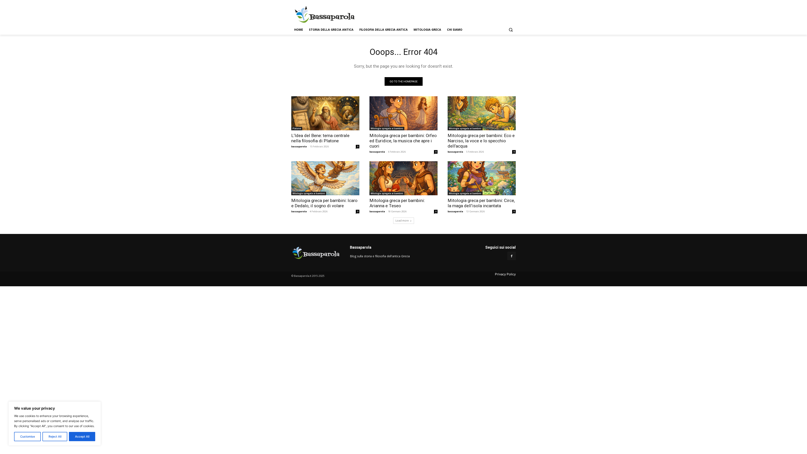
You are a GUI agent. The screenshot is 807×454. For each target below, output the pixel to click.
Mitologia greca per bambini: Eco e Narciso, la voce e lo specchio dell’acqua (481, 141)
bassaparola (299, 146)
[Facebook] (512, 256)
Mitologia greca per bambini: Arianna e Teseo (397, 203)
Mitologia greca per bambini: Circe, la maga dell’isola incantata (481, 203)
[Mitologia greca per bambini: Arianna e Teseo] (403, 178)
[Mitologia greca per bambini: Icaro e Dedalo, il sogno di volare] (325, 178)
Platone (297, 128)
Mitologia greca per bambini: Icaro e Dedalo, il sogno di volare (324, 203)
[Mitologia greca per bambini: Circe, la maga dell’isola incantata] (482, 178)
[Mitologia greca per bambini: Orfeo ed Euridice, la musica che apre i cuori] (403, 113)
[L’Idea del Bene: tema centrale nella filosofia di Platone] (325, 113)
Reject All (55, 436)
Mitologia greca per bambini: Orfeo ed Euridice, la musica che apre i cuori (403, 141)
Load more (402, 220)
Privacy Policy (505, 274)
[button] (511, 30)
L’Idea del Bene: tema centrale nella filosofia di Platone (320, 138)
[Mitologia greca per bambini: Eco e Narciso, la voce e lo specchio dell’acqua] (482, 113)
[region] (54, 423)
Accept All (82, 436)
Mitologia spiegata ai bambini (387, 128)
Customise (27, 436)
